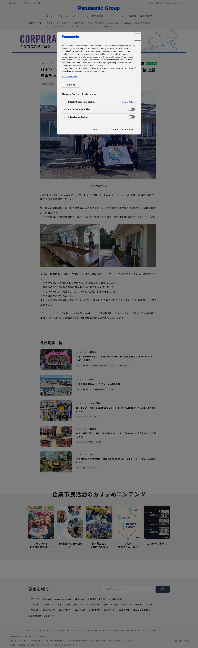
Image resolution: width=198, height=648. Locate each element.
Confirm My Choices (123, 129)
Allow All (71, 84)
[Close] (137, 37)
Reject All (97, 129)
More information (69, 76)
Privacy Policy (97, 65)
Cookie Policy (81, 65)
